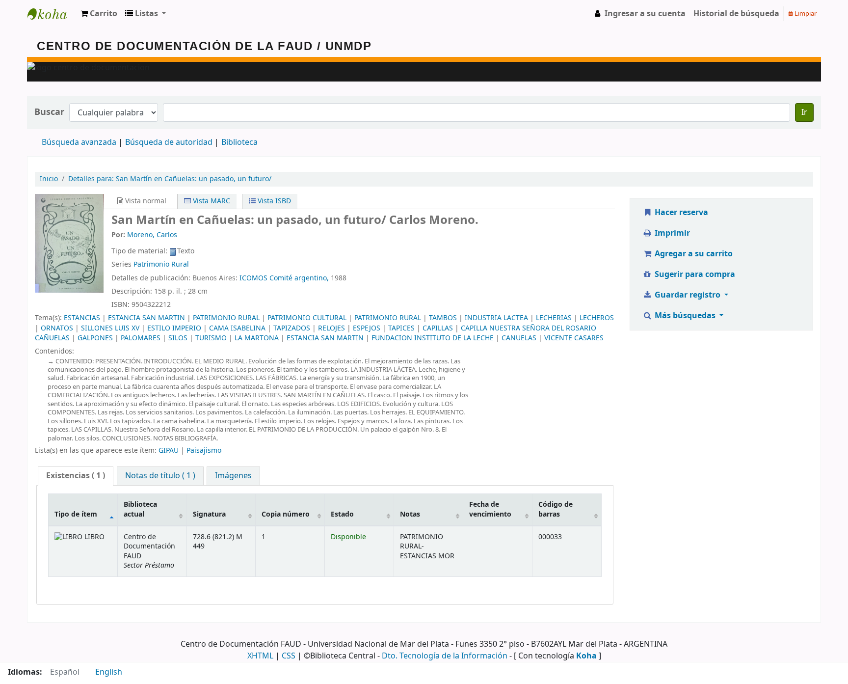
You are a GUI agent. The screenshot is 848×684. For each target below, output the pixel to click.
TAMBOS (443, 318)
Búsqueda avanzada (79, 142)
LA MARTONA (257, 338)
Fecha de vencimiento (490, 509)
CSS (288, 656)
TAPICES (401, 328)
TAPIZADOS (291, 328)
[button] (99, 14)
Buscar (49, 112)
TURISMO (211, 338)
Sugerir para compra (694, 274)
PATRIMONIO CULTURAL (306, 318)
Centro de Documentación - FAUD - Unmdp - (52, 14)
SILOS (177, 338)
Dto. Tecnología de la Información (444, 656)
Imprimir (671, 233)
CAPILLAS (438, 328)
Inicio (49, 179)
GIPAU (169, 450)
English (108, 672)
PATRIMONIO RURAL (226, 318)
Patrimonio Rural (161, 264)
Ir (804, 112)
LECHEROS (597, 318)
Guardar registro (687, 295)
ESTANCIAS (82, 318)
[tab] (75, 476)
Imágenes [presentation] (233, 476)
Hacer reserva (680, 213)
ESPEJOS (366, 328)
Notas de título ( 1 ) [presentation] (160, 476)
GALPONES (95, 338)
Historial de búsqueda (736, 14)
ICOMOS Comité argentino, (284, 278)
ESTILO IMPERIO (174, 328)
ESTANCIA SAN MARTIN (146, 318)
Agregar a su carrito (693, 254)
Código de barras (555, 509)
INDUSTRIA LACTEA (496, 318)
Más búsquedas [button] (685, 316)
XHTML (260, 656)
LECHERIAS (554, 318)
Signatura (209, 514)
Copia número (286, 514)
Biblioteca (239, 142)
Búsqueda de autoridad (168, 142)
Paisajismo (203, 450)
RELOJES (331, 328)
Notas (410, 514)
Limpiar (805, 13)
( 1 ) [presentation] (75, 476)
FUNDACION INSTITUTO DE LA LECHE (432, 338)
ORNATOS (57, 328)
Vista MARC (210, 201)
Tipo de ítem (75, 514)
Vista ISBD (273, 201)
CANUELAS (519, 338)
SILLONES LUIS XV (110, 328)
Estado (342, 514)
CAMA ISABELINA (237, 328)
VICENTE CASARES (574, 338)
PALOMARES (140, 338)
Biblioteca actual (140, 509)
